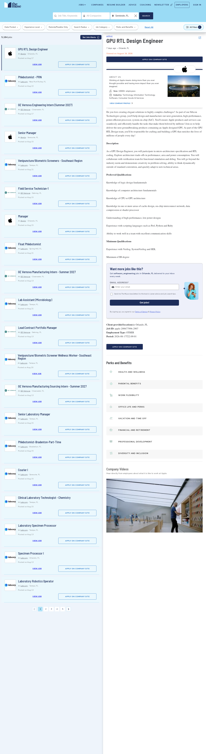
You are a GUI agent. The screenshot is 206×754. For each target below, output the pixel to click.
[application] (154, 505)
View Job (37, 64)
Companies (97, 5)
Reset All (149, 27)
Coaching (145, 5)
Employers (182, 5)
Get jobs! (144, 302)
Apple (23, 54)
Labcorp (24, 82)
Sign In (197, 5)
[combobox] (69, 15)
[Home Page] (13, 5)
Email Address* (119, 282)
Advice (132, 5)
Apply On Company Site (77, 64)
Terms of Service (141, 312)
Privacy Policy (155, 312)
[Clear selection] (135, 16)
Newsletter (161, 5)
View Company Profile (120, 103)
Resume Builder (116, 5)
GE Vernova (25, 109)
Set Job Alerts (89, 37)
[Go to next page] (68, 609)
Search (146, 16)
